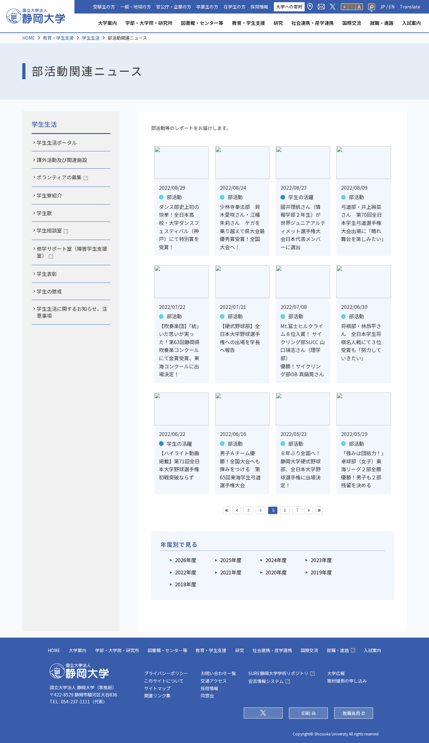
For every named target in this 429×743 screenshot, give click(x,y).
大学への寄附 (289, 6)
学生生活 (91, 38)
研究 (278, 23)
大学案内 (107, 23)
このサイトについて (164, 681)
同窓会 (207, 695)
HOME (28, 38)
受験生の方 (104, 6)
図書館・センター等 (202, 23)
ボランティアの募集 (59, 177)
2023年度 (321, 559)
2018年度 (185, 584)
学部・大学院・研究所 (148, 23)
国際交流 (351, 23)
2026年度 (185, 559)
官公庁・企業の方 (173, 6)
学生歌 (44, 213)
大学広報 (336, 673)
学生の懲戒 (49, 291)
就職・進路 (382, 23)
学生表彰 (47, 273)
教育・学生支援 (248, 23)
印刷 (305, 713)
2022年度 (185, 572)
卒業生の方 (207, 6)
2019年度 (321, 572)
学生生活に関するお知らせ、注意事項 (72, 312)
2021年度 (231, 572)
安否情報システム (266, 681)
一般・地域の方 (135, 6)
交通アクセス (214, 681)
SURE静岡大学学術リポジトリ (278, 673)
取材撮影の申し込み (347, 681)
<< (226, 510)
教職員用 (351, 713)
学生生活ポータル (57, 142)
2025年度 (231, 559)
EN (391, 6)
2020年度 (276, 572)
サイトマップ (157, 688)
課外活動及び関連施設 (62, 160)
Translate (410, 6)
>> (319, 510)
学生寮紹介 (49, 195)
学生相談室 (49, 230)
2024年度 (276, 559)
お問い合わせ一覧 (218, 673)
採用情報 (259, 6)
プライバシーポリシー (166, 673)
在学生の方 (235, 6)
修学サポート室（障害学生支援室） (72, 252)
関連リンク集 (157, 695)
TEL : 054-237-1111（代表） (78, 701)
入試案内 (411, 23)
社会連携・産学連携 (312, 23)
